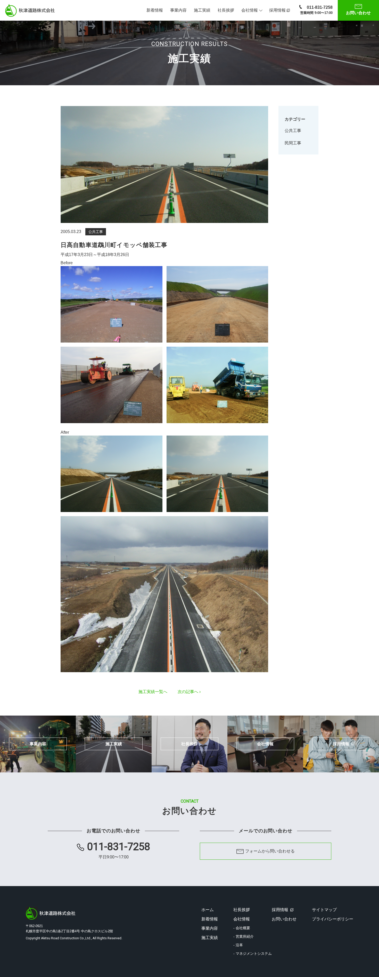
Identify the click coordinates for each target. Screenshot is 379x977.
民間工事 (293, 143)
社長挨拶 (226, 10)
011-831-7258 (316, 9)
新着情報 (154, 10)
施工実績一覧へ (152, 691)
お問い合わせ (284, 919)
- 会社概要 (241, 928)
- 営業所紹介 (243, 936)
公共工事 (293, 130)
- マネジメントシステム (252, 953)
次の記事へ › (189, 691)
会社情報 (249, 10)
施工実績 (202, 10)
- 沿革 (238, 945)
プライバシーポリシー (332, 919)
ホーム (207, 910)
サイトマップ (324, 910)
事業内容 (178, 10)
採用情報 (277, 10)
